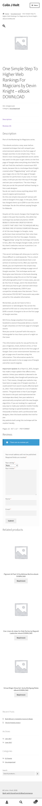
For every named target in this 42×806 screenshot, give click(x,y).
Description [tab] (7, 119)
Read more (21, 581)
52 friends (8, 758)
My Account (7, 802)
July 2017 (8, 739)
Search (5, 770)
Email (8, 509)
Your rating (10, 463)
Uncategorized (16, 14)
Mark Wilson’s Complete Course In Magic (19, 719)
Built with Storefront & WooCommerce (18, 793)
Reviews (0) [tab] (7, 126)
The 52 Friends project (12, 723)
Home (7, 14)
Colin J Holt (11, 5)
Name (8, 499)
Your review (10, 468)
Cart (32, 800)
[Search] (37, 774)
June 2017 (8, 742)
